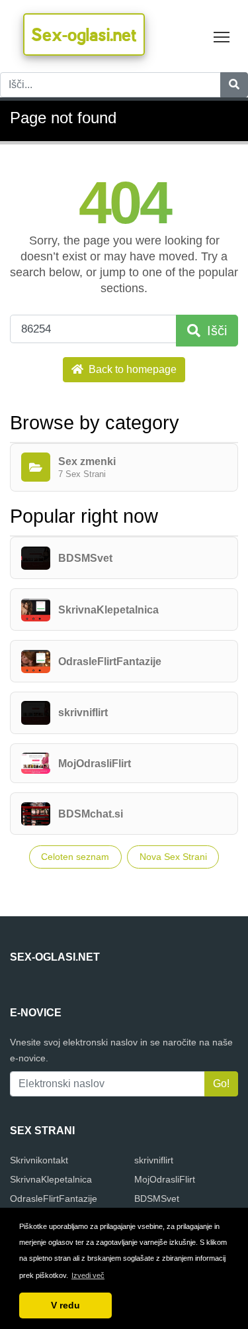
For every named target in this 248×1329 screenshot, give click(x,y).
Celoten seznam (75, 856)
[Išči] (234, 84)
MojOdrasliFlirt (164, 1179)
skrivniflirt (153, 1160)
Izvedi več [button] (87, 1275)
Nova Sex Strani (173, 856)
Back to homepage (131, 369)
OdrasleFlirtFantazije (53, 1198)
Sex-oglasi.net (84, 34)
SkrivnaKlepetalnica (51, 1179)
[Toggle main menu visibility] (221, 36)
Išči (215, 330)
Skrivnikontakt (39, 1160)
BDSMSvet (156, 1198)
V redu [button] (65, 1305)
